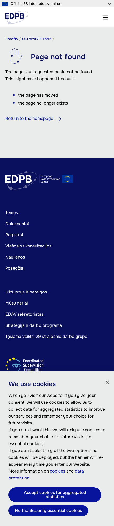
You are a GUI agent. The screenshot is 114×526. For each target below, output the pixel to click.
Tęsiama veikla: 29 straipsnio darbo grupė (46, 336)
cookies (57, 471)
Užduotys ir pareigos (26, 292)
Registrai (14, 235)
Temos (11, 212)
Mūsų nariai (16, 303)
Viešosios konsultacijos (28, 246)
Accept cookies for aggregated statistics (55, 495)
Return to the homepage (29, 118)
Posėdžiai (14, 268)
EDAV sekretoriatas (24, 314)
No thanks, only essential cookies (48, 510)
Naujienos (15, 257)
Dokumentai (17, 223)
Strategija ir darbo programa (33, 325)
